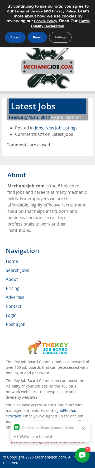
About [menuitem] (12, 279)
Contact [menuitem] (13, 306)
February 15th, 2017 (29, 117)
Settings (60, 37)
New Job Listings (61, 128)
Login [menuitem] (11, 315)
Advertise (15, 297)
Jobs (39, 128)
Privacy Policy (64, 11)
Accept (15, 37)
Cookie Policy (45, 21)
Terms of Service (28, 11)
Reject (37, 37)
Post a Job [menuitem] (16, 324)
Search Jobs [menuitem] (17, 270)
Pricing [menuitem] (13, 288)
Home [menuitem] (12, 261)
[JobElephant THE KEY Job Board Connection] (47, 342)
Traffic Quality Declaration (60, 24)
